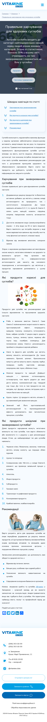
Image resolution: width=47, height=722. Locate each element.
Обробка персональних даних (23, 707)
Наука (31, 71)
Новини (14, 14)
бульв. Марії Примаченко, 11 (20, 654)
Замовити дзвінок (21, 686)
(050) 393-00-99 (15, 646)
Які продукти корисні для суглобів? (24, 115)
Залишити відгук (22, 695)
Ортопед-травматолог (23, 80)
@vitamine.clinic (15, 668)
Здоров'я (16, 71)
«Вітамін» (39, 587)
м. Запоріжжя (14, 651)
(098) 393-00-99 (15, 644)
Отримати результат (23, 678)
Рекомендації (15, 128)
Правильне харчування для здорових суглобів (21, 17)
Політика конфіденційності (23, 703)
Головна (5, 14)
